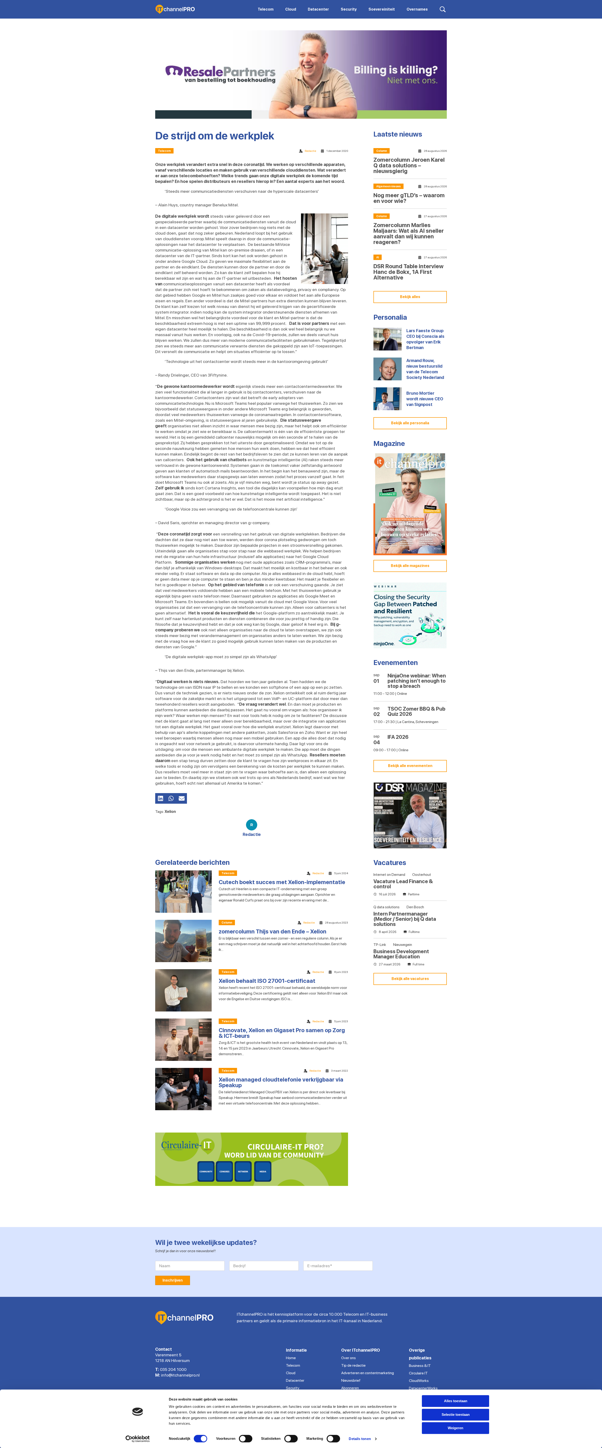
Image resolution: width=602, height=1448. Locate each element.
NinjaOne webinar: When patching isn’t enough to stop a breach (417, 681)
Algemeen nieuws (388, 186)
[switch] (245, 1438)
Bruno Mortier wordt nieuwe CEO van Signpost (424, 399)
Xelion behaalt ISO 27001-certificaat (267, 980)
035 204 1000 (173, 1369)
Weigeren (455, 1428)
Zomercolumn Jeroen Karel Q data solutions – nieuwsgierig (409, 165)
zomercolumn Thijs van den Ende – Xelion (272, 931)
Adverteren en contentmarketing (367, 1373)
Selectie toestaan (456, 1415)
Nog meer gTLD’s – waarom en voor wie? (409, 198)
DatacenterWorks (423, 1388)
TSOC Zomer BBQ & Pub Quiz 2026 (416, 711)
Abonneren (350, 1388)
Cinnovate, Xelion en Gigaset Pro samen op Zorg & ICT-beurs (282, 1033)
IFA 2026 (398, 737)
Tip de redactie (353, 1365)
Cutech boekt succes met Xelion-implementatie (282, 882)
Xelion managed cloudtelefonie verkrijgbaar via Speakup (281, 1082)
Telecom (164, 151)
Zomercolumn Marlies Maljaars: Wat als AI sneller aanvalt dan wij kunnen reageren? (408, 233)
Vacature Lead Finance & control (403, 883)
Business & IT (420, 1365)
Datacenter (295, 1380)
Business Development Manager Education (401, 954)
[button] (160, 798)
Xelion (170, 811)
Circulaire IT (418, 1373)
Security (292, 1388)
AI (377, 257)
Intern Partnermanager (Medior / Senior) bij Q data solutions (404, 919)
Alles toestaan (455, 1401)
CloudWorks (419, 1380)
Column (227, 922)
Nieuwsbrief (350, 1380)
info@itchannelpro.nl (180, 1375)
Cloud (290, 1373)
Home (291, 1358)
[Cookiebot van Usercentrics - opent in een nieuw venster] (137, 1438)
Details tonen (360, 1439)
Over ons (348, 1358)
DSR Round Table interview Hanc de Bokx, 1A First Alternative (408, 272)
